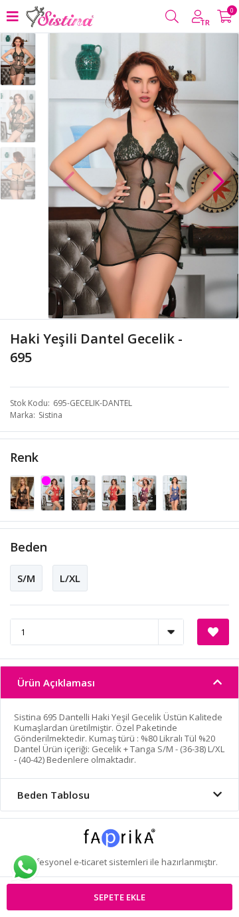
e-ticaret (90, 862)
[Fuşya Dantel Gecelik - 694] (54, 492)
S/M (26, 578)
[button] (218, 174)
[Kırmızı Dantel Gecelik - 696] (115, 492)
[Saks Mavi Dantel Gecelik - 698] (175, 492)
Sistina (50, 415)
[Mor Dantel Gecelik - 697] (145, 492)
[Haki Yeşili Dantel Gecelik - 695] (84, 492)
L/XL (70, 578)
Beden (28, 547)
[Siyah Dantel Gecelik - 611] (23, 492)
